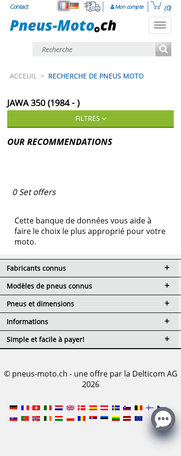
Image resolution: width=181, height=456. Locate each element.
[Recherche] (163, 50)
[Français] (63, 5)
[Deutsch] (74, 5)
